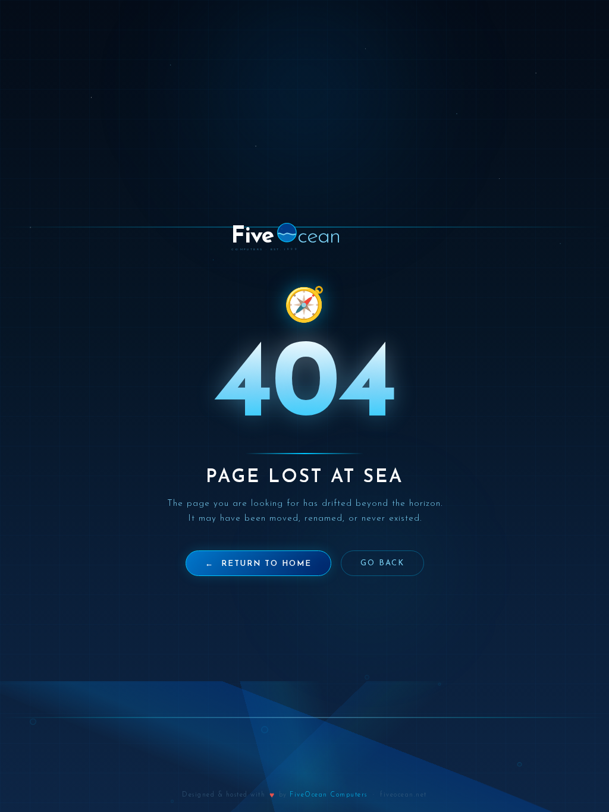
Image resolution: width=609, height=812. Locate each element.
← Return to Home (258, 564)
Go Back (382, 563)
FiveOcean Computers (329, 795)
